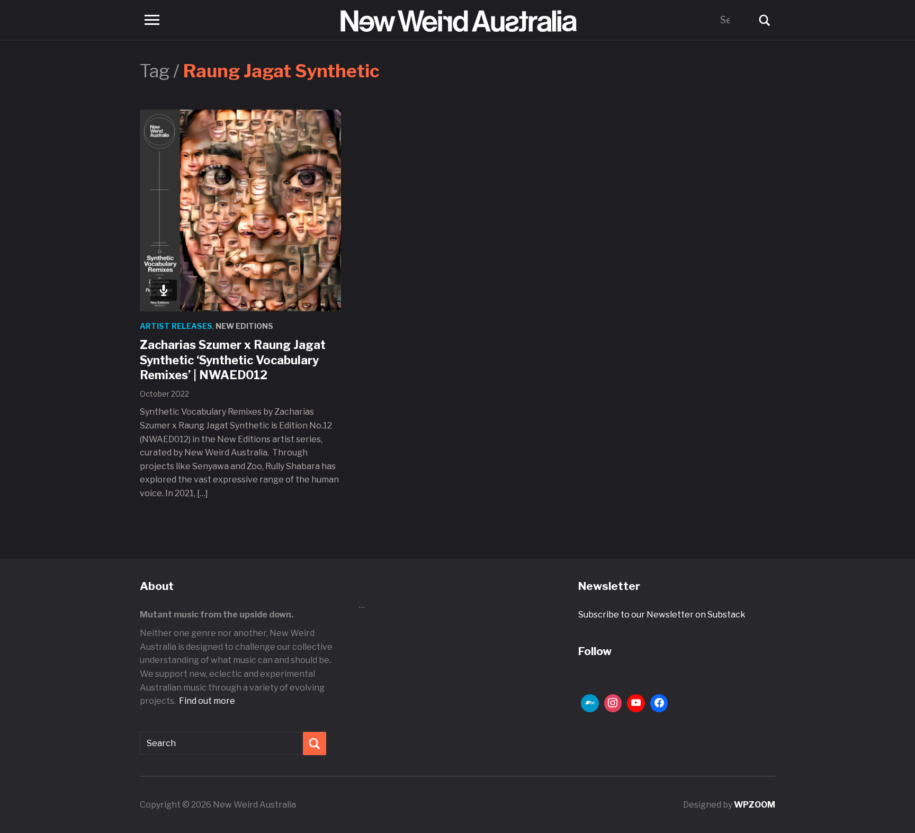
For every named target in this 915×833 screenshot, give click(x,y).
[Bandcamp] (590, 703)
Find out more (207, 701)
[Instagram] (613, 703)
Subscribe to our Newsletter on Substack (662, 615)
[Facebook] (659, 703)
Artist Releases (176, 325)
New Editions (244, 325)
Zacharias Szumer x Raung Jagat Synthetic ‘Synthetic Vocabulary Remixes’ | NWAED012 (233, 360)
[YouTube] (636, 703)
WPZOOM (754, 805)
